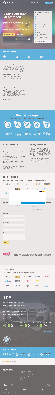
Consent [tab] (15, 194)
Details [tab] (40, 194)
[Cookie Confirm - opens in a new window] (42, 191)
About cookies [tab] (27, 194)
